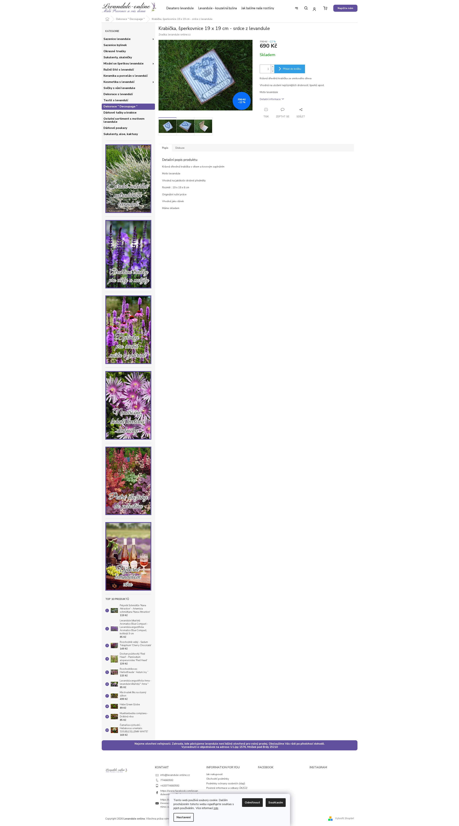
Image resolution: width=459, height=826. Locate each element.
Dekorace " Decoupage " (120, 106)
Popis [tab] (165, 148)
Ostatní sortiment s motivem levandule (124, 120)
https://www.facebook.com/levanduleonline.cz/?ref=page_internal (179, 792)
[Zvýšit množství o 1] (272, 67)
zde (216, 808)
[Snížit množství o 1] (272, 71)
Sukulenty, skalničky (118, 57)
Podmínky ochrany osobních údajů (225, 783)
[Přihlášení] (314, 9)
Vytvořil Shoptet (344, 818)
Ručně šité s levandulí (119, 70)
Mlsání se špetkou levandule (124, 64)
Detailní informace (270, 99)
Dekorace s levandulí (118, 94)
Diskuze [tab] (180, 148)
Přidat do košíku (292, 69)
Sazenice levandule (117, 39)
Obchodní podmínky (217, 779)
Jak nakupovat (214, 774)
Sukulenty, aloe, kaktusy (121, 134)
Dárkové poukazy (115, 128)
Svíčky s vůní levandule (119, 88)
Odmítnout (252, 803)
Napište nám (345, 8)
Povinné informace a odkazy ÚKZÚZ (226, 788)
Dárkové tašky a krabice (120, 113)
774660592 (166, 780)
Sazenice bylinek (115, 45)
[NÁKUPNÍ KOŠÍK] (325, 8)
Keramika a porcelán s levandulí (126, 76)
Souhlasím (275, 803)
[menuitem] (180, 8)
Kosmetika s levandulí (119, 82)
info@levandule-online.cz (175, 775)
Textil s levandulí (116, 100)
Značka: (175, 34)
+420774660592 (169, 785)
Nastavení (184, 817)
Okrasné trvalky (115, 51)
